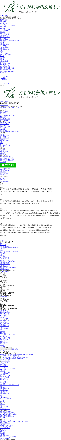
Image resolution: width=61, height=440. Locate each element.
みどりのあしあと (5, 63)
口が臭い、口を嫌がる (6, 426)
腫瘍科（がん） (4, 269)
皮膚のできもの (4, 424)
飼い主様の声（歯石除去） (7, 412)
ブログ (2, 59)
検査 (1, 243)
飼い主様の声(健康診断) (7, 71)
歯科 (1, 51)
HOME (2, 108)
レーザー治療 (4, 53)
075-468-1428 (5, 296)
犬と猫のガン (4, 322)
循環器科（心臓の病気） (7, 260)
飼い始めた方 (4, 23)
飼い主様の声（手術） (6, 411)
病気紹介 (2, 62)
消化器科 (2, 253)
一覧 (2, 240)
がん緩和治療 (4, 391)
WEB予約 (10, 354)
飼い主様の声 (4, 64)
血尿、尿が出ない (5, 423)
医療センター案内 (5, 33)
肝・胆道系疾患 (4, 257)
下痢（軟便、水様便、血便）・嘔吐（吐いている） (14, 421)
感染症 (2, 255)
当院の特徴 (3, 35)
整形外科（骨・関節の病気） (8, 261)
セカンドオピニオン (5, 54)
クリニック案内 (4, 34)
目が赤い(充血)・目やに (7, 425)
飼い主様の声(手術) (5, 66)
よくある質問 (4, 30)
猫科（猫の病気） (5, 264)
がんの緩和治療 (4, 47)
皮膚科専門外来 (4, 49)
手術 (1, 52)
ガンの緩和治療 (4, 323)
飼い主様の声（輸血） (6, 70)
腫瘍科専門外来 (4, 44)
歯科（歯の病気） (5, 262)
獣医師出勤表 (4, 39)
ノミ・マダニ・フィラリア (7, 25)
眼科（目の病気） (5, 246)
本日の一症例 (4, 61)
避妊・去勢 (3, 27)
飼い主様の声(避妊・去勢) (7, 68)
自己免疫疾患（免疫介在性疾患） (9, 247)
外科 (1, 250)
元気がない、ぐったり (6, 420)
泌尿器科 (2, 248)
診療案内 (2, 42)
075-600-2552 (5, 15)
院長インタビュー (5, 37)
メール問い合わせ (28, 354)
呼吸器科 (2, 256)
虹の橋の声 (3, 72)
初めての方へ (4, 20)
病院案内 (2, 32)
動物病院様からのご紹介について (9, 40)
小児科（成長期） (5, 259)
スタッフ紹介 (4, 38)
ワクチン (2, 24)
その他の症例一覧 (5, 428)
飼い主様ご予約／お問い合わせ (6, 348)
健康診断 (2, 28)
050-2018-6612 (4, 19)
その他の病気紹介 (5, 438)
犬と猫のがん (4, 45)
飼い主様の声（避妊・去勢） (8, 414)
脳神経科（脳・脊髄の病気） (8, 267)
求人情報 (2, 129)
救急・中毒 (3, 245)
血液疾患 (2, 252)
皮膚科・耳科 (4, 266)
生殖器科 (2, 265)
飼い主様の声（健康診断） (7, 416)
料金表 (2, 56)
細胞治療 (2, 48)
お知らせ (2, 57)
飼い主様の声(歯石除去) (7, 67)
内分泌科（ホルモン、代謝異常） (9, 251)
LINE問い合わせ (17, 354)
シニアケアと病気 (5, 29)
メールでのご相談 (5, 168)
